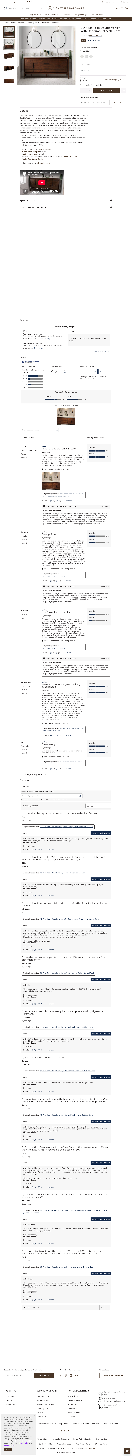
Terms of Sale (42, 1439)
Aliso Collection (95, 35)
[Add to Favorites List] (123, 90)
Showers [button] (63, 19)
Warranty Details (43, 1396)
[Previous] (5, 1)
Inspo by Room (74, 1413)
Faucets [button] (55, 19)
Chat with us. (27, 2)
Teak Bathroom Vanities (51, 23)
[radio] (82, 57)
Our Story (10, 1396)
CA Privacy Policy (101, 1444)
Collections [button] (66, 15)
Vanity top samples (30, 154)
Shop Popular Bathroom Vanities (104, 1424)
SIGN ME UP (44, 1375)
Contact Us (41, 1417)
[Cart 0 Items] (126, 8)
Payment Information (45, 1404)
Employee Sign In (102, 1439)
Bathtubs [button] (41, 19)
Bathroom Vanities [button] (28, 19)
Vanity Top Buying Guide (32, 159)
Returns (40, 1413)
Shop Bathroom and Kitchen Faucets (73, 1424)
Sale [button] (109, 19)
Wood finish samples (31, 152)
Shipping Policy (43, 1400)
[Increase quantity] (90, 90)
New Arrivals (73, 1396)
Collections (72, 1409)
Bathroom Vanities (18, 23)
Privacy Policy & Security (82, 1439)
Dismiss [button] (8, 1449)
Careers (9, 1400)
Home (6, 23)
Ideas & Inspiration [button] (51, 15)
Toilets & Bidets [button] (75, 19)
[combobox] (23, 8)
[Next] (41, 1)
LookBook (72, 1417)
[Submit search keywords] (6, 8)
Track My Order (43, 1409)
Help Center (123, 2)
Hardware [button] (102, 19)
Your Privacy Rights (83, 1444)
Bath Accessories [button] (89, 19)
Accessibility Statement (60, 1439)
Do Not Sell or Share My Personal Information (55, 1444)
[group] (23, 2)
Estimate (119, 102)
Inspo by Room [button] (97, 15)
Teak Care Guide (69, 157)
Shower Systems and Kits (45, 1424)
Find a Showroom (108, 2)
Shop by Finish (33, 23)
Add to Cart (106, 91)
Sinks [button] (48, 19)
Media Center (11, 1404)
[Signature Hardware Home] (66, 8)
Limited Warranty (45, 149)
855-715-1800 (89, 1449)
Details (122, 80)
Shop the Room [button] (35, 15)
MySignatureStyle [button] (80, 15)
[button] (34, 1415)
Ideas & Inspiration (75, 1400)
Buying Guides (74, 1404)
